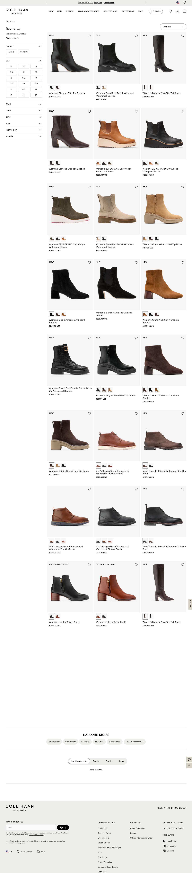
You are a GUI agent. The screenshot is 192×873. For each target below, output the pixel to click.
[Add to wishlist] (89, 35)
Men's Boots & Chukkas (16, 33)
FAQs (100, 852)
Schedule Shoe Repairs (108, 867)
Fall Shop (85, 741)
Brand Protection (105, 862)
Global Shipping (104, 842)
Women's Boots (12, 38)
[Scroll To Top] (189, 765)
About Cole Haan (137, 828)
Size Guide (102, 857)
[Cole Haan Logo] (19, 808)
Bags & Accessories (135, 741)
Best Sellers (70, 741)
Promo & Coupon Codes (173, 828)
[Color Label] (51, 88)
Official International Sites (141, 837)
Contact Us (102, 828)
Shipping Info (103, 837)
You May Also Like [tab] (79, 761)
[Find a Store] (184, 2)
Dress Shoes (114, 741)
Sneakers (99, 741)
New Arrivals (54, 741)
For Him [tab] (96, 761)
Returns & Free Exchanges (109, 847)
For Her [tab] (109, 761)
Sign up (63, 827)
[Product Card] (70, 58)
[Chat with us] (189, 759)
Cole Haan (10, 21)
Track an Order (104, 833)
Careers (133, 833)
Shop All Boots (96, 769)
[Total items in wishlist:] (171, 11)
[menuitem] (51, 11)
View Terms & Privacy (36, 835)
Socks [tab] (121, 761)
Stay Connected (14, 822)
